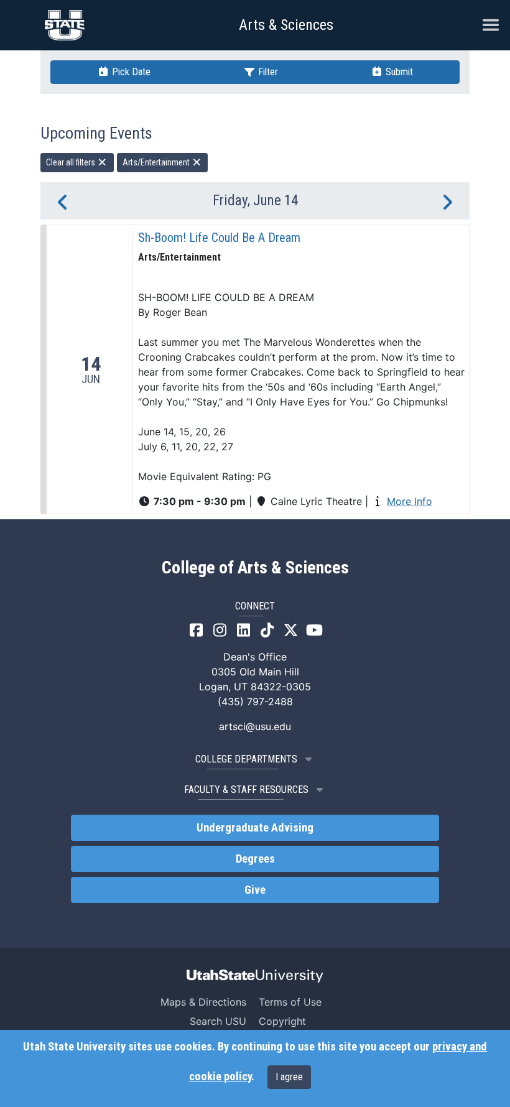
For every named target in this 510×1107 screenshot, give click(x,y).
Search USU (218, 1021)
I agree (289, 1077)
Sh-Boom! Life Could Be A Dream (219, 237)
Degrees (255, 859)
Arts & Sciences (286, 25)
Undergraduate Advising (255, 828)
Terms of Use (290, 1002)
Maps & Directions (203, 1002)
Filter (267, 72)
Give (255, 890)
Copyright (282, 1021)
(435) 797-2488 (255, 701)
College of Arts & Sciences (255, 568)
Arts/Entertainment (157, 162)
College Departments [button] (246, 759)
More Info (409, 501)
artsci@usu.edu (255, 726)
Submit (398, 72)
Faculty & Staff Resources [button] (246, 789)
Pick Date (130, 72)
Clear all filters (71, 162)
